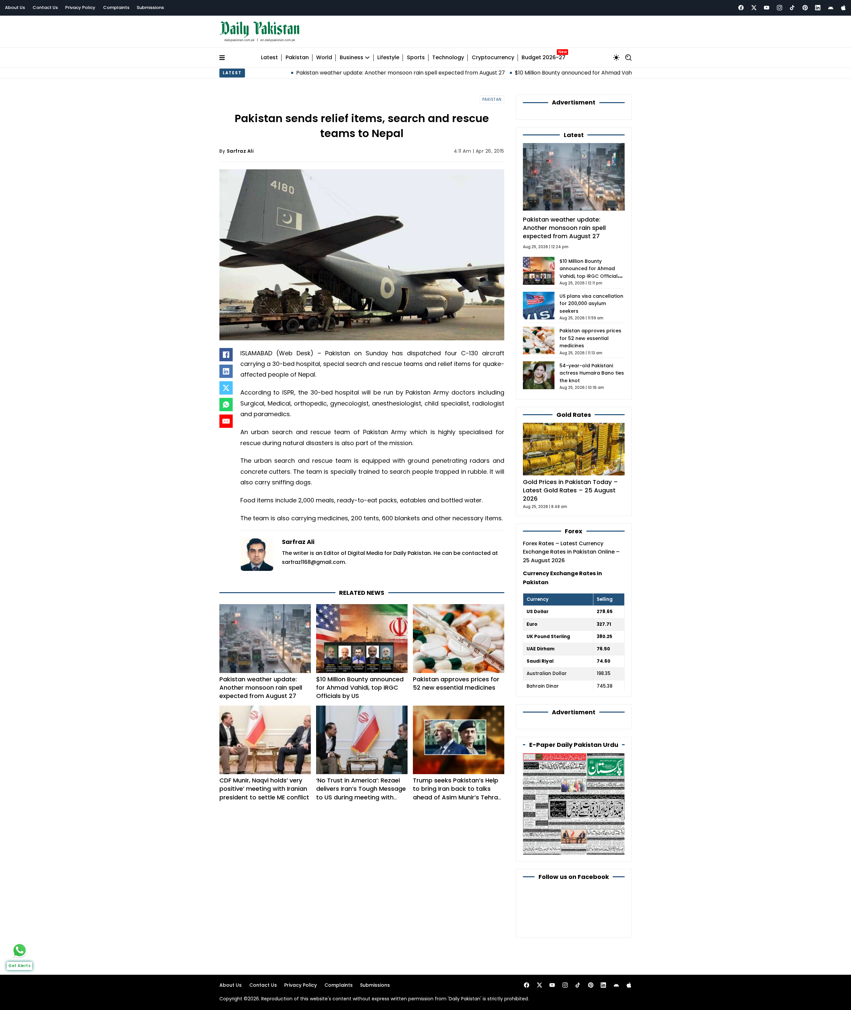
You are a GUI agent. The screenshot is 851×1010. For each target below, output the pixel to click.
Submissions (150, 7)
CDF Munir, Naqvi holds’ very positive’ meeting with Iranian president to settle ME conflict (264, 788)
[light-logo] (261, 32)
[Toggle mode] (616, 58)
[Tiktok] (792, 7)
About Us (15, 7)
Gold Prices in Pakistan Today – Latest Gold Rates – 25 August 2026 (570, 490)
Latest (269, 57)
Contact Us (45, 7)
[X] (226, 388)
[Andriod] (830, 7)
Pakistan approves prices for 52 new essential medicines (456, 683)
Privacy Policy (80, 7)
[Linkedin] (817, 7)
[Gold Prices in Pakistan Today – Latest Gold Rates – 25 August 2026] (574, 448)
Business (351, 57)
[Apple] (843, 7)
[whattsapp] (19, 950)
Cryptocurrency (493, 57)
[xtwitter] (754, 7)
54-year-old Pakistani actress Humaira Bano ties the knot (591, 373)
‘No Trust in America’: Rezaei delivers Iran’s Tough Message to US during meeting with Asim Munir (361, 793)
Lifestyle (388, 57)
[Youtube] (766, 7)
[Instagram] (779, 7)
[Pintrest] (805, 7)
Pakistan (297, 57)
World (324, 57)
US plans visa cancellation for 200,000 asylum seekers (591, 303)
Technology (448, 57)
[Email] (226, 421)
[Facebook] (741, 7)
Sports (416, 57)
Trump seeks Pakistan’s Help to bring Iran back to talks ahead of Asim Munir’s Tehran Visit (457, 793)
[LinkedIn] (226, 371)
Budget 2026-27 (543, 57)
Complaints (116, 7)
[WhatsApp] (226, 404)
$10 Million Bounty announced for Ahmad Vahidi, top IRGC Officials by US (561, 73)
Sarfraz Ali (240, 151)
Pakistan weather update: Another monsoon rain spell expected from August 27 (353, 73)
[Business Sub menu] (367, 57)
